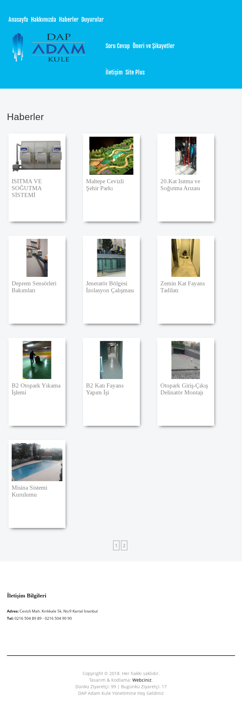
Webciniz (142, 680)
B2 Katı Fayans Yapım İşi (105, 389)
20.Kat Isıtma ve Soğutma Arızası (180, 184)
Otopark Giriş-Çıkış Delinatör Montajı (184, 389)
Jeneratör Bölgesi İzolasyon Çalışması (110, 287)
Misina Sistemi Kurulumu (29, 491)
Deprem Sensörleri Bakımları (34, 287)
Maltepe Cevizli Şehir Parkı (105, 184)
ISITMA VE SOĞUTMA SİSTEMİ (27, 188)
